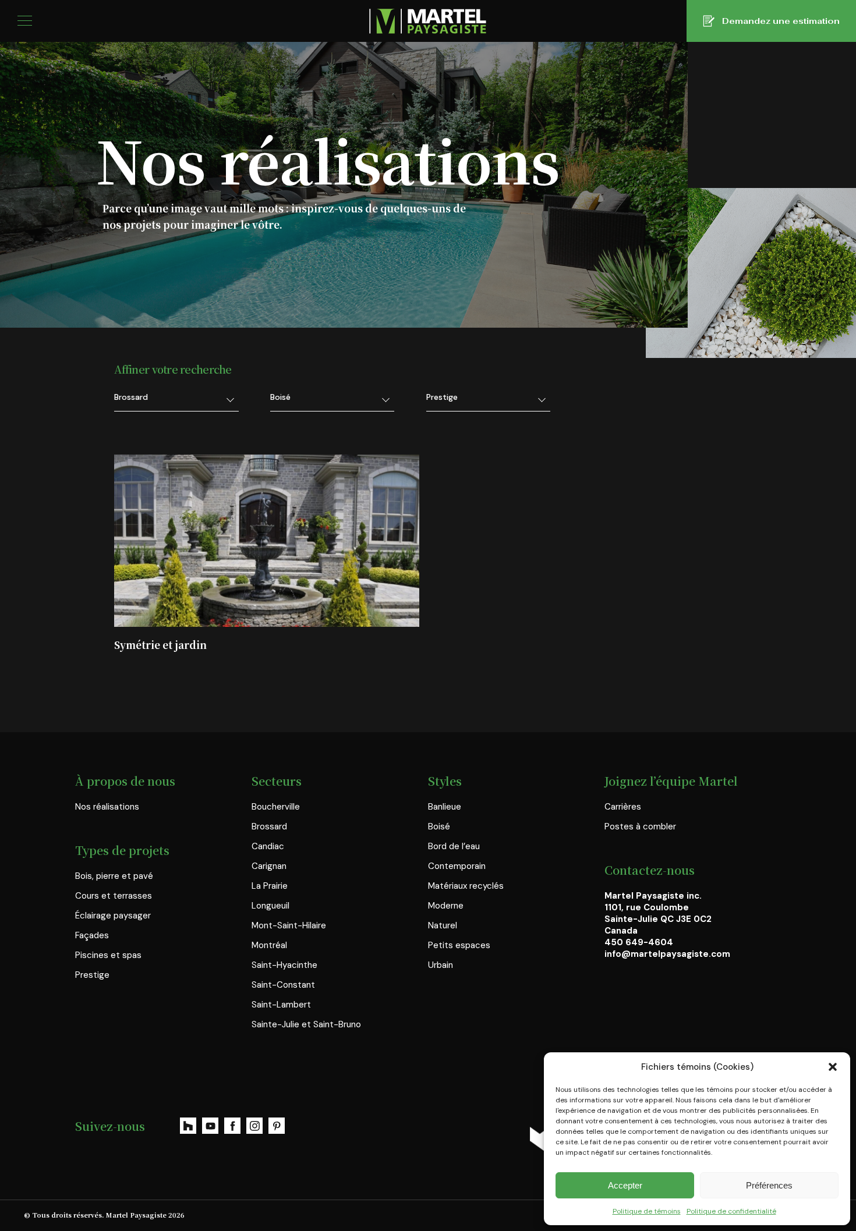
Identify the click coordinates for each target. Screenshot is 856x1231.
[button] (833, 1067)
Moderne (446, 905)
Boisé (439, 826)
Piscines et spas (108, 955)
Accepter (625, 1185)
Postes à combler (640, 826)
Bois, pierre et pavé (114, 876)
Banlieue (444, 807)
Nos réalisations (107, 807)
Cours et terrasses (113, 896)
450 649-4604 (638, 942)
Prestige (92, 975)
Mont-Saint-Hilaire (289, 925)
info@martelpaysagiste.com (667, 954)
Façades (92, 935)
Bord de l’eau (454, 846)
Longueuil (270, 905)
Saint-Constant (283, 985)
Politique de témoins (647, 1211)
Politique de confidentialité (731, 1211)
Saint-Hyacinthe (284, 965)
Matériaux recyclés (466, 886)
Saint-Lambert (281, 1004)
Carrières (622, 807)
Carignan (269, 866)
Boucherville (276, 807)
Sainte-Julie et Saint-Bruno (306, 1024)
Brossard (269, 826)
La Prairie (270, 886)
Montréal (269, 945)
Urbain (440, 965)
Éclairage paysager (113, 915)
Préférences (769, 1185)
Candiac (268, 846)
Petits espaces (459, 945)
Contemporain (457, 866)
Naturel (442, 925)
